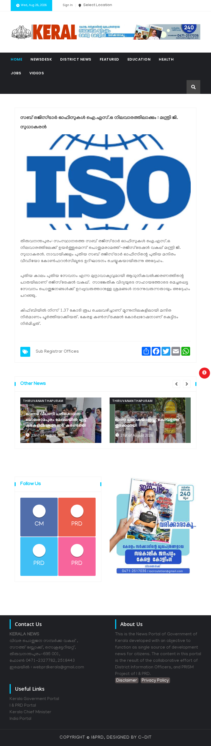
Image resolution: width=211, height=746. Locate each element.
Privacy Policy (155, 680)
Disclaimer (126, 680)
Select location (97, 5)
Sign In (68, 5)
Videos (36, 73)
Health (166, 59)
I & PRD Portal (23, 705)
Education (139, 59)
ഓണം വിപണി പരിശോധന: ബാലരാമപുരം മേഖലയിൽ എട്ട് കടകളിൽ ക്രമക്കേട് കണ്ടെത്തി (56, 420)
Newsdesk (41, 59)
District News (75, 59)
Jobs (16, 73)
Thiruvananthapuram (43, 401)
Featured (109, 59)
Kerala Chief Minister (30, 712)
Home (16, 59)
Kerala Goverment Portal (34, 699)
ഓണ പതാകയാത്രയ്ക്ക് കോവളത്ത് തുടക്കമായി (147, 423)
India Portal (20, 719)
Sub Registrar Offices (57, 351)
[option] (61, 420)
